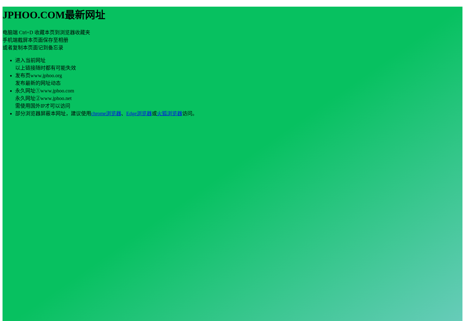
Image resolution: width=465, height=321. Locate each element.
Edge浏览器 (139, 113)
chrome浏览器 (106, 113)
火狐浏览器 (169, 113)
